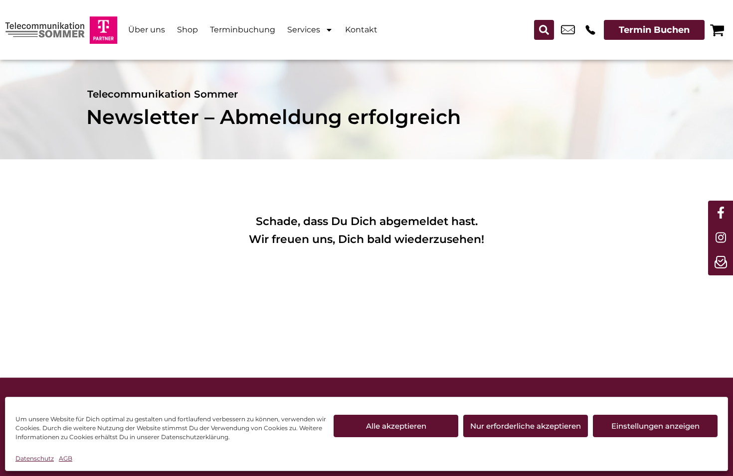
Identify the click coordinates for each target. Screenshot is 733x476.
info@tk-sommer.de (567, 30)
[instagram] (720, 238)
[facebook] (720, 213)
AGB (65, 458)
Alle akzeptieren (396, 426)
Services (303, 29)
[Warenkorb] (717, 29)
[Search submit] (544, 30)
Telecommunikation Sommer (162, 94)
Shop (187, 29)
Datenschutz (34, 458)
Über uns (146, 29)
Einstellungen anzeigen (655, 426)
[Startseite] (45, 30)
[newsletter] (720, 262)
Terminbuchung (242, 29)
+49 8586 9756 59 (590, 30)
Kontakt (361, 29)
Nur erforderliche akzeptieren (525, 426)
